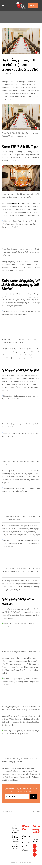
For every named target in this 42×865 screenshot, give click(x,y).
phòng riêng (17, 203)
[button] (33, 5)
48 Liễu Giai (32, 370)
